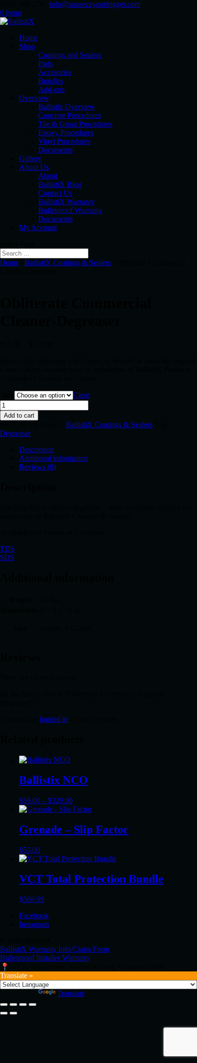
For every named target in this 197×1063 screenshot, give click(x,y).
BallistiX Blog (60, 184)
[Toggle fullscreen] (13, 1004)
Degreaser (15, 433)
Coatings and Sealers (69, 55)
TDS (7, 549)
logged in (54, 719)
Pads (45, 63)
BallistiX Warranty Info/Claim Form (54, 949)
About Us (34, 167)
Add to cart (19, 415)
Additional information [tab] (53, 458)
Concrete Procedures (69, 115)
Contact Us (55, 193)
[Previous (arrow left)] (4, 1013)
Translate (71, 993)
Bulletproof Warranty (70, 210)
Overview (34, 98)
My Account (38, 227)
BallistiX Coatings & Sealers (67, 262)
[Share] (23, 1004)
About (47, 176)
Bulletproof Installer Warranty (45, 958)
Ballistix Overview (66, 107)
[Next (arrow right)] (13, 1013)
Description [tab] (36, 449)
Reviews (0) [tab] (37, 467)
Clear (81, 395)
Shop (27, 46)
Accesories (54, 72)
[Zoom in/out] (4, 1004)
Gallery (30, 158)
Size (6, 395)
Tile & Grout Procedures (75, 124)
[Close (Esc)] (32, 1004)
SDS (7, 557)
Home (28, 38)
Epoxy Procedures (66, 132)
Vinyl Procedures (64, 141)
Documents (55, 150)
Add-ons (51, 89)
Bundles (50, 81)
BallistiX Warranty (66, 202)
